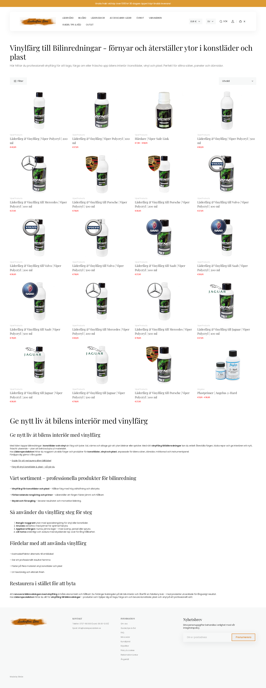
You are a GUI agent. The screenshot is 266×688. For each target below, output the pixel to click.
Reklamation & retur (129, 654)
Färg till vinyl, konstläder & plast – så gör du (33, 466)
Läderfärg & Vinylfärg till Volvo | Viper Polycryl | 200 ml (35, 268)
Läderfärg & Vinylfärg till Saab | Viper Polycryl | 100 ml (160, 268)
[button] (223, 21)
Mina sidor (125, 637)
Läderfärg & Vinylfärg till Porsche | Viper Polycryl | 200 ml (162, 204)
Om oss (124, 623)
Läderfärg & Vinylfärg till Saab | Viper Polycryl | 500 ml (35, 331)
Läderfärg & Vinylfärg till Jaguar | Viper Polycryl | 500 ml (98, 395)
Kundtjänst (125, 641)
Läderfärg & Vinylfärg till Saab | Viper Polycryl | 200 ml (222, 268)
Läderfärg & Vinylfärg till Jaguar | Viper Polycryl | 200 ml (36, 395)
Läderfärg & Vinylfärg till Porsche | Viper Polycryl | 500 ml (99, 204)
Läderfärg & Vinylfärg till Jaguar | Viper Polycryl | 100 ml (223, 331)
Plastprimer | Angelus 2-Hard (217, 393)
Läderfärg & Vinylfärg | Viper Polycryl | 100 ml (101, 141)
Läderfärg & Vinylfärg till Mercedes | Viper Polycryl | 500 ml (163, 331)
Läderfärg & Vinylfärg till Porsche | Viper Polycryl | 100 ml (162, 395)
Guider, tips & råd (128, 628)
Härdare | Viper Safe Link (152, 139)
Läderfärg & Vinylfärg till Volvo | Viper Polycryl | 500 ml (98, 268)
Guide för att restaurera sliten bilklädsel (31, 460)
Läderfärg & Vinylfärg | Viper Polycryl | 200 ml (39, 141)
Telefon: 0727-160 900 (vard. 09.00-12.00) (91, 623)
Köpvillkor (125, 646)
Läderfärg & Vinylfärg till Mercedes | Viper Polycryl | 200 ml (100, 331)
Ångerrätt (125, 659)
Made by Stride (16, 677)
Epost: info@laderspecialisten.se (87, 628)
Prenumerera (243, 637)
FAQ (122, 632)
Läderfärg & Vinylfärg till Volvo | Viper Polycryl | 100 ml (223, 204)
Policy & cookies (128, 650)
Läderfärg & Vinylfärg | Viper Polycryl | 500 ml (226, 141)
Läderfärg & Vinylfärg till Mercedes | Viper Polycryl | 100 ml (38, 204)
